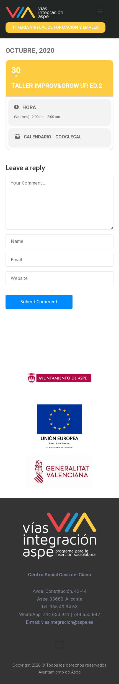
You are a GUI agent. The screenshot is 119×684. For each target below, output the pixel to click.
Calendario (37, 137)
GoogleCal (68, 137)
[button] (100, 10)
